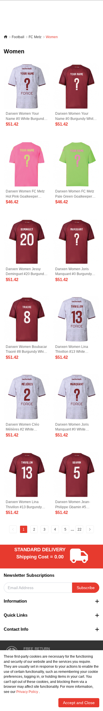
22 (80, 529)
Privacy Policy (27, 692)
